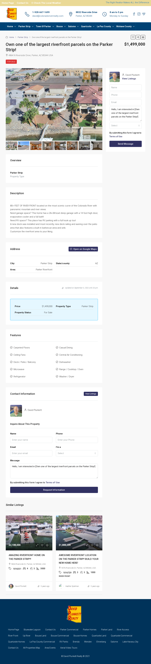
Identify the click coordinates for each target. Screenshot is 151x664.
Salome (72, 26)
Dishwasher (65, 362)
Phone (59, 433)
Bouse (59, 26)
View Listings (90, 394)
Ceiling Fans (20, 355)
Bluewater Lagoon (32, 629)
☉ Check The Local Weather (46, 3)
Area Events (50, 648)
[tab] (86, 76)
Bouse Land (40, 635)
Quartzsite (86, 26)
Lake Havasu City (130, 642)
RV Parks (64, 642)
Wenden (88, 642)
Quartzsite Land (99, 635)
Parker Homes (89, 629)
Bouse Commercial (60, 635)
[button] (133, 37)
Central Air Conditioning (70, 355)
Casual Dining (66, 347)
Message (15, 460)
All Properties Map (31, 648)
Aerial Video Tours (68, 648)
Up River (26, 635)
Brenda (76, 642)
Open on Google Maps (85, 249)
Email (13, 447)
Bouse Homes (80, 635)
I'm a (58, 447)
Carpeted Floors (22, 347)
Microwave (19, 369)
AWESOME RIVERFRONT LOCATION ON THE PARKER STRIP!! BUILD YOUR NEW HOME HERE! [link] (79, 559)
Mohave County (124, 26)
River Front (13, 635)
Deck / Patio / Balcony (25, 362)
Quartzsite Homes (16, 642)
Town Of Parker (43, 26)
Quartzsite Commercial (121, 635)
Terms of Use (53, 482)
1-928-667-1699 (41, 12)
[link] (29, 532)
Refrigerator (20, 376)
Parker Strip (24, 26)
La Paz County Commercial (42, 642)
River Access (123, 629)
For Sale (11, 62)
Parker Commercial (69, 629)
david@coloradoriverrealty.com (47, 16)
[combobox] (77, 453)
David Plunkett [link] (20, 586)
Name (13, 433)
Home (10, 26)
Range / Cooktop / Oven (71, 369)
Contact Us (22, 3)
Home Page (8, 3)
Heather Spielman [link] (72, 586)
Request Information (54, 490)
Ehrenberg (101, 642)
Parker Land (106, 629)
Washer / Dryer (66, 376)
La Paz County (104, 26)
